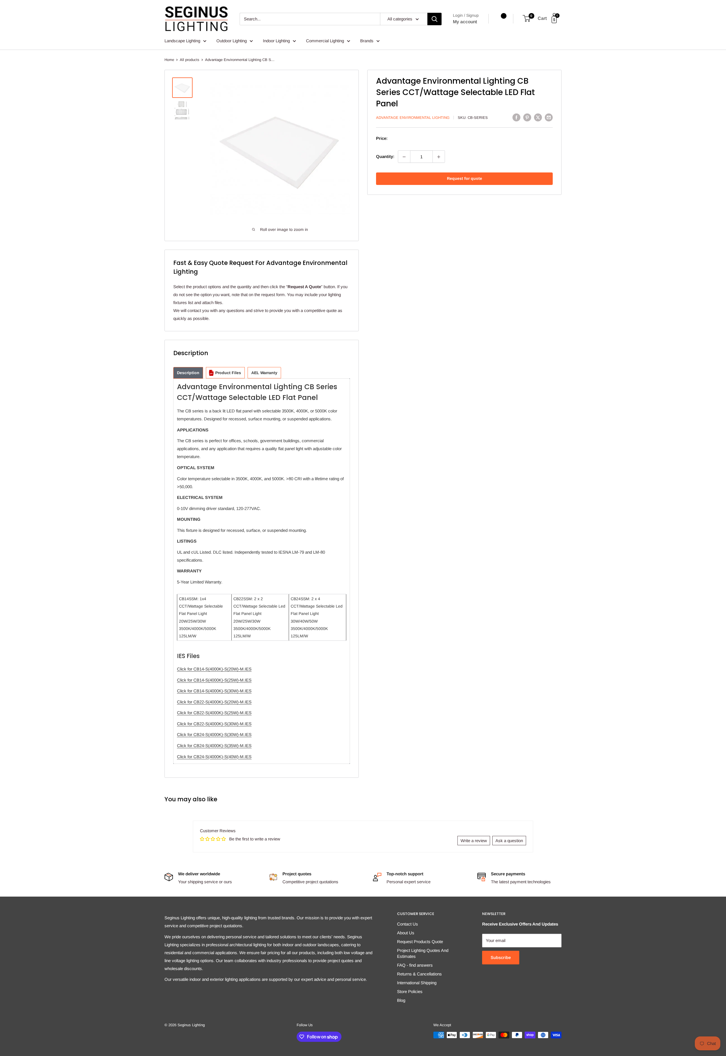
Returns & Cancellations (419, 973)
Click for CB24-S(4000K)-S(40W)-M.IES (214, 756)
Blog (401, 1000)
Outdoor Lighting (231, 40)
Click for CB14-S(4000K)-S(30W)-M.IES (214, 690)
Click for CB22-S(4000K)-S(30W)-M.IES (214, 723)
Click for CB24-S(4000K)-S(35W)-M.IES (214, 745)
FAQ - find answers (415, 965)
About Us (405, 932)
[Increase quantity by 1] (439, 157)
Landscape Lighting (182, 40)
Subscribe (501, 957)
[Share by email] (549, 117)
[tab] (188, 373)
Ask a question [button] (509, 840)
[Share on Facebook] (516, 117)
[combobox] (310, 19)
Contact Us (407, 924)
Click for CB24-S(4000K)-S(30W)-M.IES (214, 734)
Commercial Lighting (325, 40)
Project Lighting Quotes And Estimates (422, 953)
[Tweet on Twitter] (538, 117)
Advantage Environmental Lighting (412, 117)
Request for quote (464, 178)
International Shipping (416, 982)
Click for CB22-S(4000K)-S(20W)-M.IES (214, 701)
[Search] (434, 19)
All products (189, 60)
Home (169, 60)
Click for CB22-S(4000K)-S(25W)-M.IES (214, 712)
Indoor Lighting (276, 40)
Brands (366, 40)
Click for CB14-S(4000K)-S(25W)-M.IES (214, 680)
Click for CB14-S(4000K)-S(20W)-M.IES (214, 669)
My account (465, 21)
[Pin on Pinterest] (527, 117)
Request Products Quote (420, 941)
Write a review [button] (474, 840)
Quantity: (385, 156)
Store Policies (410, 991)
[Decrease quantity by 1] (404, 157)
